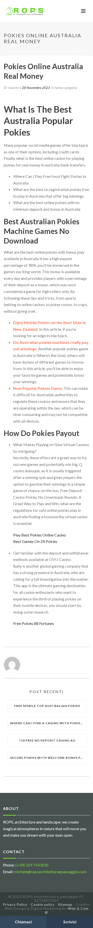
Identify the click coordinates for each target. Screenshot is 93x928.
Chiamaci (23, 921)
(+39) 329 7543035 (32, 865)
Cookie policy (43, 904)
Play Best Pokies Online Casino (39, 535)
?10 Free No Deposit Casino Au (47, 740)
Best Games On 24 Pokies (35, 541)
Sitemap (65, 904)
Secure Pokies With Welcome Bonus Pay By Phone (48, 758)
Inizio (15, 51)
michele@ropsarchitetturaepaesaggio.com (50, 871)
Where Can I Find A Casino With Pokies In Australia (48, 723)
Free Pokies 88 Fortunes (33, 623)
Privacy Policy (15, 904)
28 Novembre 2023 (36, 87)
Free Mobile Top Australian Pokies (47, 706)
